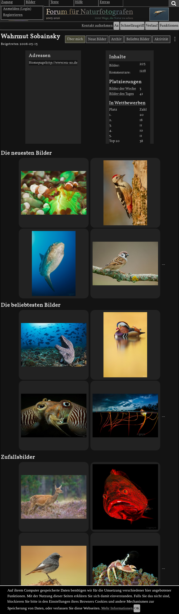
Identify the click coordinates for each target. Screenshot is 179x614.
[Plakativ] (125, 497)
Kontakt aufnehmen (97, 25)
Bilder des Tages (121, 94)
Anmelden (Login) (17, 9)
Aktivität (161, 39)
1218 (142, 70)
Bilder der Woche (122, 88)
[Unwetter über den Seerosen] (125, 415)
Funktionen (169, 25)
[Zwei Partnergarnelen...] (54, 193)
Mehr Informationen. (117, 608)
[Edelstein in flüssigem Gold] (125, 345)
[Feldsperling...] (125, 263)
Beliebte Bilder (138, 39)
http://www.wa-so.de (61, 62)
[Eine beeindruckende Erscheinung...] (54, 263)
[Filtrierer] (125, 567)
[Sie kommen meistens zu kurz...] (54, 497)
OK (136, 608)
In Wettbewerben (127, 103)
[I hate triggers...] (54, 345)
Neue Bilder (97, 39)
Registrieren (13, 15)
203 (142, 64)
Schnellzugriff (132, 25)
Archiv (116, 39)
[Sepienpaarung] (54, 415)
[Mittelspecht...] (125, 193)
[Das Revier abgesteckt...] (54, 567)
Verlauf (152, 25)
